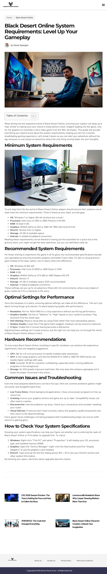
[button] (103, 5)
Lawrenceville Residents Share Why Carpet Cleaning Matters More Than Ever (86, 498)
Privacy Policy (66, 561)
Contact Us (51, 561)
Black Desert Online (24, 17)
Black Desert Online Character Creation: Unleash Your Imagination (85, 524)
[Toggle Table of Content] (32, 116)
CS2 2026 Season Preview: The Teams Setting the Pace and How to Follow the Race (36, 498)
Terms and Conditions (85, 561)
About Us (38, 561)
